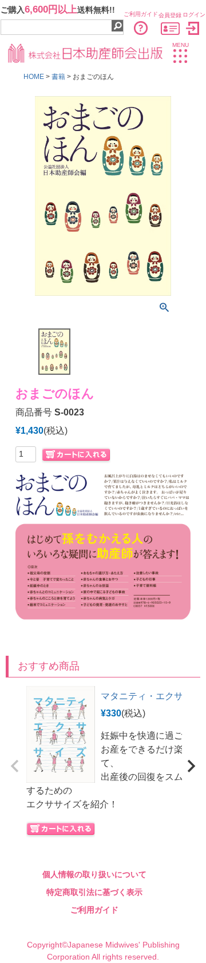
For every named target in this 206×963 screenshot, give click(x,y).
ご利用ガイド (94, 909)
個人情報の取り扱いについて (94, 874)
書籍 (58, 77)
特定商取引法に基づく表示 (94, 892)
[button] (15, 766)
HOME (33, 77)
